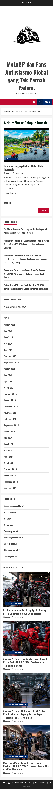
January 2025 (10, 400)
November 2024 (11, 412)
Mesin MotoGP (10, 512)
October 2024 (10, 419)
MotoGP (7, 518)
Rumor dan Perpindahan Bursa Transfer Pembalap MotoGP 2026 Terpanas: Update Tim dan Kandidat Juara (25, 274)
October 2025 (10, 356)
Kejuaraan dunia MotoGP (14, 506)
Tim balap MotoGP (12, 550)
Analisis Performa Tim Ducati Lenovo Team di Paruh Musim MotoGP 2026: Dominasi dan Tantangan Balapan (26, 244)
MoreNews (40, 782)
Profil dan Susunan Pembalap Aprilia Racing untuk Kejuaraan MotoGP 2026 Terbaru (24, 612)
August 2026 (9, 324)
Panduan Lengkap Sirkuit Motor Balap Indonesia (26, 145)
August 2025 (9, 368)
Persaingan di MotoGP (13, 537)
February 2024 (10, 469)
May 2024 (8, 450)
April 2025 (8, 381)
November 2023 (11, 488)
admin (8, 173)
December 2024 (11, 406)
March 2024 (9, 463)
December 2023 (11, 481)
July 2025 (8, 375)
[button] (4, 102)
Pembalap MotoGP (12, 531)
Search (7, 203)
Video (47, 102)
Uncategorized (10, 556)
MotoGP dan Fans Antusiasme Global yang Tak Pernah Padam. (26, 76)
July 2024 (8, 437)
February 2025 (10, 393)
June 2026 (8, 337)
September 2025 (11, 362)
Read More (12, 193)
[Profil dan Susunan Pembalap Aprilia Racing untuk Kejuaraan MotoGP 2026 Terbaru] (26, 589)
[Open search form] (34, 102)
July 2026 (8, 331)
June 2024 (8, 444)
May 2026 (8, 343)
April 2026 (8, 350)
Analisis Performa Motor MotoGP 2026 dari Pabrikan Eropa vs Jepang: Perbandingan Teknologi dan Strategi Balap (26, 259)
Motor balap (12, 159)
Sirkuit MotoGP (10, 543)
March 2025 (9, 387)
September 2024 (11, 425)
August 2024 (9, 431)
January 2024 (10, 475)
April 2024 (8, 456)
